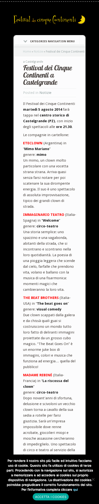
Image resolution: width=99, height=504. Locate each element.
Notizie (38, 51)
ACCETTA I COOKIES (50, 497)
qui (75, 489)
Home (27, 51)
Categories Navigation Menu (52, 41)
